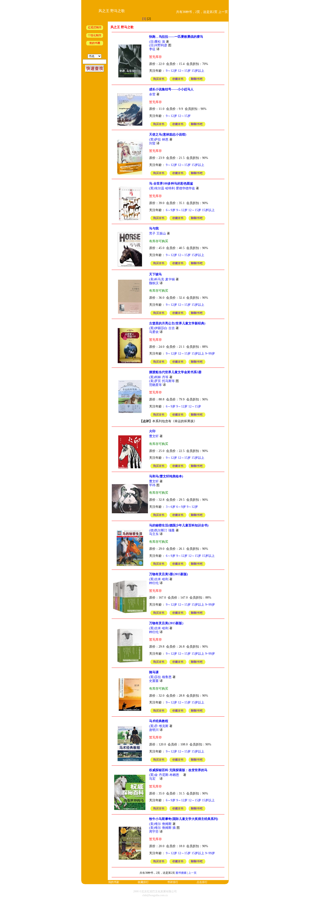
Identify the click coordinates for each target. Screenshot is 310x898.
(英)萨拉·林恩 (158, 139)
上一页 (192, 872)
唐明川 (154, 730)
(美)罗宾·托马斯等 (162, 381)
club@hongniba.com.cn (155, 895)
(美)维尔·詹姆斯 (160, 824)
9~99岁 (210, 353)
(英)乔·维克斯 (158, 726)
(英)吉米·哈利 (158, 579)
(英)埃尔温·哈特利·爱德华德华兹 (172, 188)
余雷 (152, 94)
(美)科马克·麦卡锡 (162, 279)
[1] (144, 18)
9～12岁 (171, 70)
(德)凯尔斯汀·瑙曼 (162, 530)
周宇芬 (154, 831)
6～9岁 (170, 210)
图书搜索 (181, 872)
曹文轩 (154, 436)
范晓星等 (155, 385)
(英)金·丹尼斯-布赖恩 (165, 775)
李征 (152, 49)
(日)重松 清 (157, 41)
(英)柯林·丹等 (158, 377)
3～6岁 (170, 506)
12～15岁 (184, 70)
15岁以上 (198, 70)
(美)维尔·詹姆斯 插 (162, 827)
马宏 (154, 778)
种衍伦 (154, 583)
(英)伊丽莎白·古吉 (162, 328)
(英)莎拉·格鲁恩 (160, 677)
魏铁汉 (154, 283)
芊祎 (152, 485)
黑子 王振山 (157, 233)
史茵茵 (154, 681)
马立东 (154, 534)
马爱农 (154, 332)
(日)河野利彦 (158, 45)
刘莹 (152, 143)
